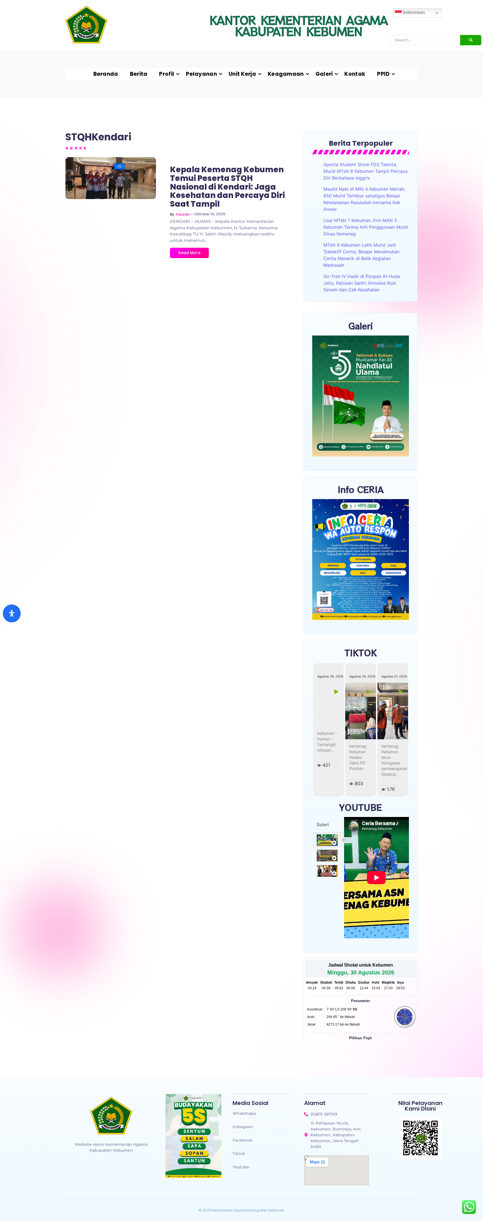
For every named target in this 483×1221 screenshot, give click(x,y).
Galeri (324, 74)
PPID (383, 74)
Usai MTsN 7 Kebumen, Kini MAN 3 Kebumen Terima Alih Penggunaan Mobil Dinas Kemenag (365, 227)
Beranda (105, 74)
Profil (166, 74)
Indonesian (413, 12)
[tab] (328, 840)
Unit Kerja (242, 74)
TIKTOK (361, 652)
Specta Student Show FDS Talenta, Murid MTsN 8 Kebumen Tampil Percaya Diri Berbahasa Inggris (365, 171)
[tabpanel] (376, 877)
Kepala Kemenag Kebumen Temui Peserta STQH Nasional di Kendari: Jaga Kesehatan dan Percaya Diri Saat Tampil (227, 187)
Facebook (242, 1140)
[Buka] (12, 613)
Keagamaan (286, 74)
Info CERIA (361, 489)
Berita (139, 74)
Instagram (243, 1126)
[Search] (470, 40)
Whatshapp (244, 1113)
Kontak (354, 74)
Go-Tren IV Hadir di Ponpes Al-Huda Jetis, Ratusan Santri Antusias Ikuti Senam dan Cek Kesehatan (361, 282)
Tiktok (239, 1153)
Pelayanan (201, 74)
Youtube (241, 1167)
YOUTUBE (360, 807)
